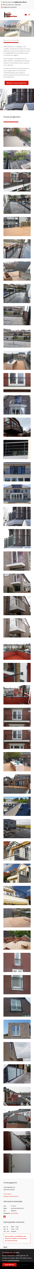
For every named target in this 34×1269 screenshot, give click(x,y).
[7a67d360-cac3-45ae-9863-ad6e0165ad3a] (17, 146)
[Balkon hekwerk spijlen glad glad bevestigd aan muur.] (17, 347)
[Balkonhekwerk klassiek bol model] (17, 392)
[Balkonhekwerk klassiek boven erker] (17, 414)
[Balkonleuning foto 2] (17, 681)
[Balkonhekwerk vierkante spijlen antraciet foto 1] (17, 525)
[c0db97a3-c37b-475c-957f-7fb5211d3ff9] (17, 771)
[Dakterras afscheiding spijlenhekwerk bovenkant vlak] (17, 838)
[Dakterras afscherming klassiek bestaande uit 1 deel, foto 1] (17, 860)
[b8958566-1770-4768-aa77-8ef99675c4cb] (17, 280)
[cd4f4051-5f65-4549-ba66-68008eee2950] (17, 793)
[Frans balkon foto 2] (17, 994)
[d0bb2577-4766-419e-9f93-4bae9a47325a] (17, 815)
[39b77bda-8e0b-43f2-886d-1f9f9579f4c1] (17, 191)
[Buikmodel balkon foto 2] (17, 748)
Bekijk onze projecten (17, 82)
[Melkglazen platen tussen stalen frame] (17, 1083)
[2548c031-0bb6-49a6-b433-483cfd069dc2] (17, 213)
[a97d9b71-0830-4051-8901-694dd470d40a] (17, 258)
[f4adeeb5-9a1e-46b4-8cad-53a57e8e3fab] (17, 949)
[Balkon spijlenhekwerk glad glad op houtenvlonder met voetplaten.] (17, 369)
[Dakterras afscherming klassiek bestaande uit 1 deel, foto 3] (17, 904)
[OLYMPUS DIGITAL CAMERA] (17, 592)
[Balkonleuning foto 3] (17, 704)
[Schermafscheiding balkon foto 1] (17, 1105)
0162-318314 (7, 1194)
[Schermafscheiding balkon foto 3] (17, 1150)
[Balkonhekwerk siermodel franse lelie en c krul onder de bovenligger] (17, 436)
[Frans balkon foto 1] (17, 971)
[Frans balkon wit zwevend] (17, 1038)
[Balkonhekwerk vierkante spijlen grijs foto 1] (17, 570)
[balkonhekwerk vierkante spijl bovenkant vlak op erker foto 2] (17, 503)
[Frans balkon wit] (17, 1061)
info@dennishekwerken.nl (11, 1196)
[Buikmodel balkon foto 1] (17, 726)
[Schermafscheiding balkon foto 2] (17, 1127)
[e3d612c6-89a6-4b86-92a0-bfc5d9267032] (17, 927)
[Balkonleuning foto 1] (17, 659)
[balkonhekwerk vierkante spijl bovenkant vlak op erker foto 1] (17, 481)
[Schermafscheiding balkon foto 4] (17, 1172)
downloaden (14, 1213)
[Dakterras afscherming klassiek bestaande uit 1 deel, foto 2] (17, 882)
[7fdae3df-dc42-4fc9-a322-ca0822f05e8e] (17, 169)
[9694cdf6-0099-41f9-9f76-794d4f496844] (17, 235)
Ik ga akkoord (9, 1264)
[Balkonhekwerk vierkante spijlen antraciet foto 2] (17, 548)
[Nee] (32, 1259)
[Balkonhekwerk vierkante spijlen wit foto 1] (17, 615)
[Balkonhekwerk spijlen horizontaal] (17, 458)
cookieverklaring (13, 1260)
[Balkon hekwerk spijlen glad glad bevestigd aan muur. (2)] (17, 325)
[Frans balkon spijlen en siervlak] (17, 1016)
